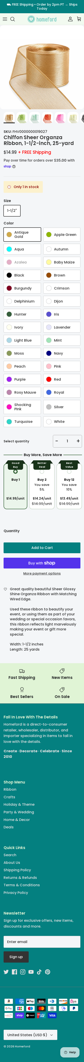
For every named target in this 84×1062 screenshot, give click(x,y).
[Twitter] (26, 562)
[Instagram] (39, 562)
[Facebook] (32, 562)
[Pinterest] (58, 562)
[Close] (74, 496)
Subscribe (42, 548)
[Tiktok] (52, 562)
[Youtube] (45, 562)
